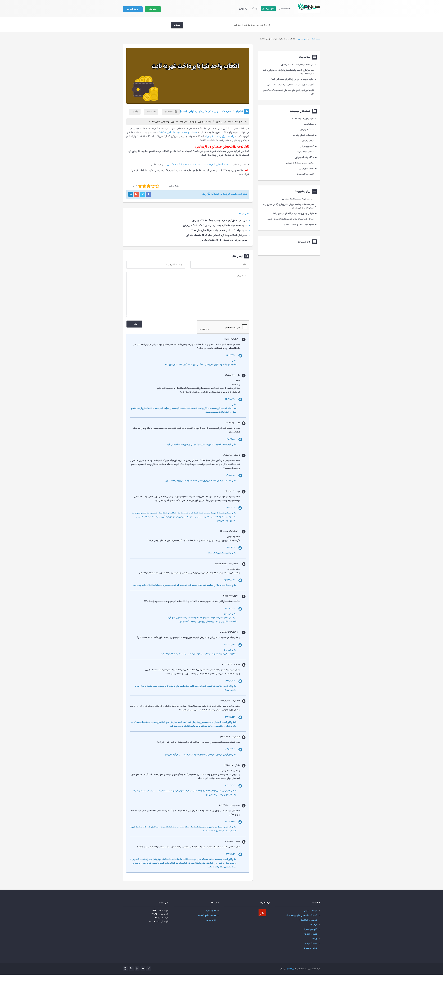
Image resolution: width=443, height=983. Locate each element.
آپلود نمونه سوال (310, 929)
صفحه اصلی (284, 9)
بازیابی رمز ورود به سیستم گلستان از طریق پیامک (293, 213)
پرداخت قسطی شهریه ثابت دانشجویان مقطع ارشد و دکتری (200, 164)
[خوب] (149, 186)
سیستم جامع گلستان (207, 915)
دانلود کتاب (211, 910)
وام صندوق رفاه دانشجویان (219, 136)
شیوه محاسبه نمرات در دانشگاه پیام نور (297, 64)
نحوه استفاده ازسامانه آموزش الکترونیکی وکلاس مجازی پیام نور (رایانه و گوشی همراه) (288, 206)
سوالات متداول (310, 910)
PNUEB (290, 969)
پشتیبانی (243, 9)
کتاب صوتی (211, 920)
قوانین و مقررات (310, 948)
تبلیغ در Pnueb (310, 934)
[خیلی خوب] (153, 186)
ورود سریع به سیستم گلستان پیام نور (298, 199)
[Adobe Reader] (262, 912)
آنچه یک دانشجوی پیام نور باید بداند (301, 915)
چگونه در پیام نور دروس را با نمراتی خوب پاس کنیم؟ (292, 79)
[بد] (140, 186)
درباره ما (313, 924)
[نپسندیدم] (144, 186)
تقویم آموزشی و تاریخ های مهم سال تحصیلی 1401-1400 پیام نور (288, 92)
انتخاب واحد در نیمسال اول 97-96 (178, 132)
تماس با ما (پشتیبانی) (308, 920)
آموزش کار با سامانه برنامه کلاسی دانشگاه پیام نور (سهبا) (290, 219)
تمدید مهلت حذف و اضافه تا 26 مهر (299, 224)
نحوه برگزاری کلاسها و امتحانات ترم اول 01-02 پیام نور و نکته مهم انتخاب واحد (288, 72)
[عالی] (157, 186)
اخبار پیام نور (268, 9)
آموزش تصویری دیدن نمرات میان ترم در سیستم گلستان (290, 85)
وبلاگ (254, 9)
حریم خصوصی (311, 943)
